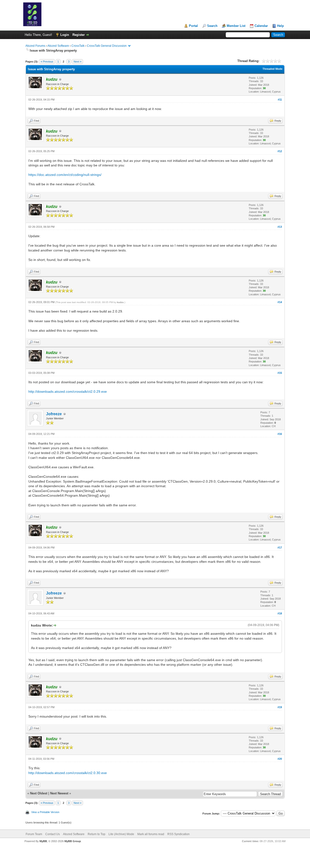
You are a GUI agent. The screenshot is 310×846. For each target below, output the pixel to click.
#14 (280, 302)
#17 (280, 547)
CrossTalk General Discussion (107, 45)
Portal (193, 26)
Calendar (261, 26)
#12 (280, 151)
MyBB (43, 841)
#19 (280, 707)
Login (64, 35)
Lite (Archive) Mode (121, 834)
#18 (280, 613)
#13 (280, 226)
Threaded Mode (272, 68)
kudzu (120, 302)
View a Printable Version (45, 812)
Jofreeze (54, 414)
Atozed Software (58, 45)
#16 (280, 433)
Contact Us (52, 834)
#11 (280, 99)
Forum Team (34, 834)
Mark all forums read (150, 834)
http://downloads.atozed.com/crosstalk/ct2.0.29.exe (67, 391)
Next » (77, 61)
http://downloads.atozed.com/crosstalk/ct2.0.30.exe (67, 773)
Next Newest (59, 793)
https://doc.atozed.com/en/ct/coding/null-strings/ (64, 175)
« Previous (47, 61)
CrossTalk (78, 45)
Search (212, 26)
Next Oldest (38, 793)
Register (78, 35)
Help (280, 26)
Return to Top (96, 834)
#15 (280, 372)
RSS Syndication (178, 834)
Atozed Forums (35, 45)
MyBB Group (72, 841)
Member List (236, 26)
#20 (280, 758)
